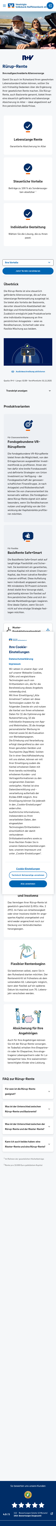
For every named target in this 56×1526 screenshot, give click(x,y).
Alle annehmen (28, 884)
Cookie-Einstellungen (28, 868)
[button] (28, 390)
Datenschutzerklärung (21, 658)
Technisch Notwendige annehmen (28, 875)
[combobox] (28, 262)
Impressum (15, 663)
